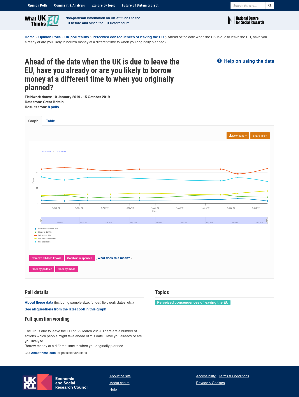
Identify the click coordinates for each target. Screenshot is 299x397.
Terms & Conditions (234, 375)
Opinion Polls (37, 5)
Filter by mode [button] (67, 269)
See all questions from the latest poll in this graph (65, 309)
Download (238, 135)
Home (30, 36)
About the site (120, 375)
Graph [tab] (33, 120)
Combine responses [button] (79, 258)
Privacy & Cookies (210, 382)
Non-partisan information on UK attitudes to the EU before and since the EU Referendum (102, 20)
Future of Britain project (140, 5)
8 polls (53, 106)
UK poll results (76, 36)
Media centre (119, 382)
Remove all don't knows (46, 258)
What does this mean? (114, 258)
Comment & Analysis (69, 5)
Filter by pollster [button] (42, 269)
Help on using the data (248, 60)
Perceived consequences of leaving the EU (128, 36)
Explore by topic (103, 5)
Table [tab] (50, 120)
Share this (259, 135)
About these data (39, 302)
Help (113, 389)
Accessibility (206, 375)
